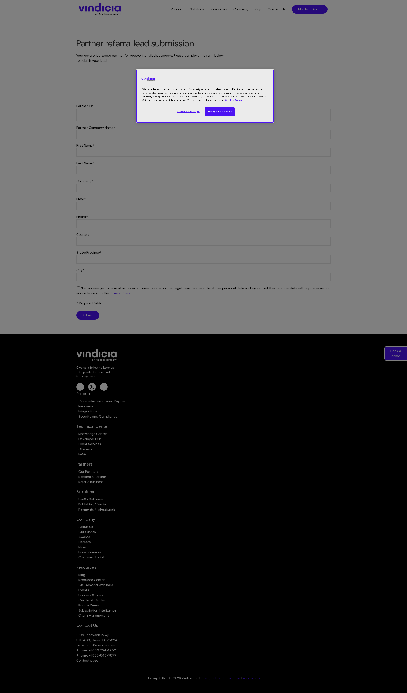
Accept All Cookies (219, 111)
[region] (205, 96)
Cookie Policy (233, 100)
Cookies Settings (188, 111)
